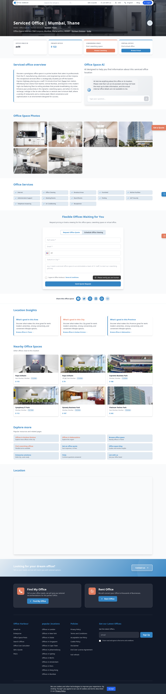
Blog (138, 3)
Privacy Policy (76, 629)
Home (15, 28)
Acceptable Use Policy (79, 637)
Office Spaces (24, 28)
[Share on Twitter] (84, 298)
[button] (47, 253)
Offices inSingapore (49, 641)
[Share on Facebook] (78, 298)
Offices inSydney (48, 654)
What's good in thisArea (27, 319)
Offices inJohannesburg (51, 650)
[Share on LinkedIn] (96, 298)
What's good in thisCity (73, 319)
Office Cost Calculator (21, 646)
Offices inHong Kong (50, 670)
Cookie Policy (75, 641)
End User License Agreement (81, 650)
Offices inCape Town (50, 646)
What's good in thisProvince (123, 319)
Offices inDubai (48, 637)
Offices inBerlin (48, 658)
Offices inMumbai (49, 674)
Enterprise (17, 633)
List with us (107, 3)
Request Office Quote (71, 232)
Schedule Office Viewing (93, 232)
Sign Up (146, 635)
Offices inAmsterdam (50, 662)
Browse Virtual (136, 50)
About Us (16, 629)
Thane (64, 81)
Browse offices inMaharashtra (120, 332)
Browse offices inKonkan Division (74, 332)
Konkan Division (37, 28)
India (89, 31)
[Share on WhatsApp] (101, 298)
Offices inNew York (49, 633)
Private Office (57, 43)
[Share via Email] (107, 298)
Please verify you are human (108, 277)
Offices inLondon (48, 629)
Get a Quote (158, 127)
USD (119, 3)
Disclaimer (75, 646)
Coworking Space (93, 43)
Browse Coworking (100, 50)
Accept (111, 689)
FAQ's (15, 654)
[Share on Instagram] (90, 298)
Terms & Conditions (72, 277)
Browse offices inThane (24, 332)
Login (148, 3)
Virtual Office (127, 43)
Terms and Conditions (79, 633)
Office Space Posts (20, 637)
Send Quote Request (83, 284)
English (130, 3)
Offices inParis (47, 666)
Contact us (140, 568)
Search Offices (18, 641)
